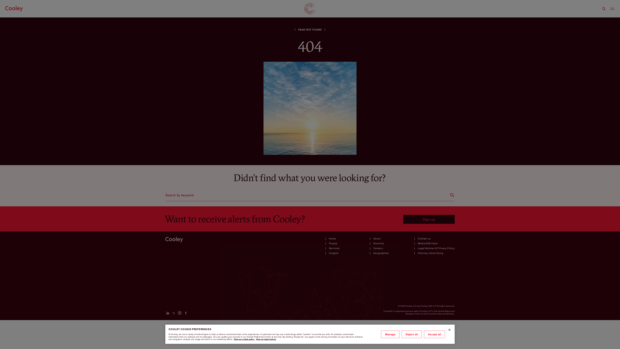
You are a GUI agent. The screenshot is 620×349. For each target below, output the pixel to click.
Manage (390, 334)
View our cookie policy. (244, 339)
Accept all (434, 334)
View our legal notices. (266, 339)
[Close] (449, 329)
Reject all (412, 334)
